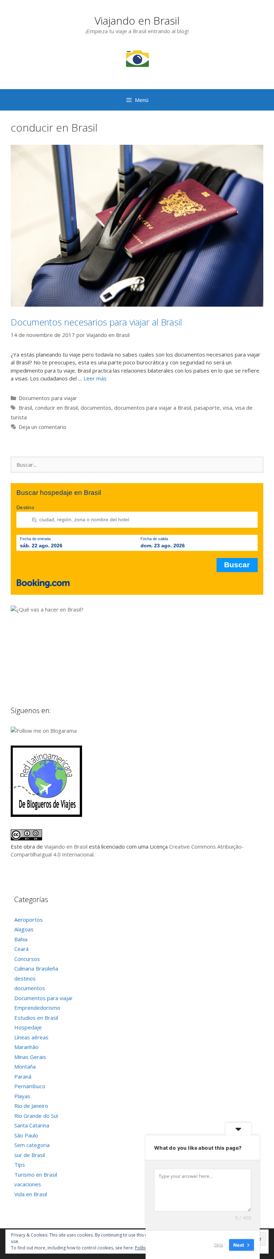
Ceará (21, 948)
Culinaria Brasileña (36, 968)
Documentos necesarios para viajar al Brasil (96, 322)
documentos (96, 407)
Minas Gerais (30, 1056)
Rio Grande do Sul (36, 1115)
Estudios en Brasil (36, 1017)
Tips (19, 1164)
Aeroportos (28, 919)
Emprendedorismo (37, 1007)
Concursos (27, 958)
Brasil (25, 407)
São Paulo (26, 1135)
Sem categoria (32, 1144)
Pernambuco (29, 1086)
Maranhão (26, 1046)
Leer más (95, 378)
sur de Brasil (29, 1154)
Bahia (20, 939)
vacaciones (27, 1184)
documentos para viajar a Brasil (152, 407)
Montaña (25, 1066)
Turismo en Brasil (35, 1174)
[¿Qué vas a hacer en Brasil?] (64, 609)
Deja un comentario (42, 426)
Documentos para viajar (48, 397)
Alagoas (24, 929)
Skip (218, 1244)
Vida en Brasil (30, 1194)
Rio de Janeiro (31, 1105)
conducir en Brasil (56, 407)
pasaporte (207, 407)
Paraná (22, 1076)
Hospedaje (28, 1027)
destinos (25, 978)
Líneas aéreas (31, 1037)
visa (227, 407)
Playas (22, 1096)
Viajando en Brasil (137, 20)
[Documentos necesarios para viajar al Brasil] (137, 304)
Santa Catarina (31, 1125)
